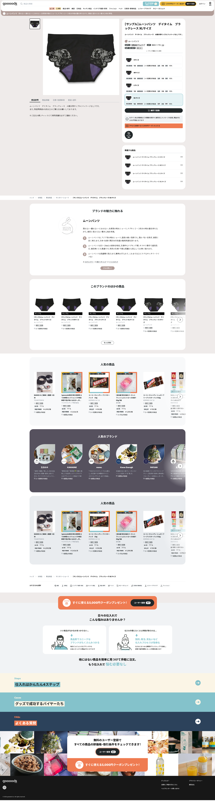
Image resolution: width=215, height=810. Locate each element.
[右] (180, 319)
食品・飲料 (66, 9)
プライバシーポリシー (195, 781)
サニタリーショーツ (62, 198)
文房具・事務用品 (130, 9)
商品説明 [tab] (35, 100)
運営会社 (191, 785)
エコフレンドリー (89, 262)
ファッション (113, 9)
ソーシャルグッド (113, 262)
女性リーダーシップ (101, 262)
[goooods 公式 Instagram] (4, 787)
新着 (59, 9)
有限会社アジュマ (137, 45)
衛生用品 (49, 198)
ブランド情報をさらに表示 (154, 51)
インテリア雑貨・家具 (100, 9)
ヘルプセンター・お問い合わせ (170, 789)
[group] (142, 602)
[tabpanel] (74, 111)
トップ (32, 198)
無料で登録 (39, 325)
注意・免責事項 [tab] (58, 100)
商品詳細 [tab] (45, 100)
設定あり (140, 48)
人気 (53, 9)
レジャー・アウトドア (144, 9)
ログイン (202, 4)
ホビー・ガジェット (159, 9)
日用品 (78, 9)
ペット (121, 9)
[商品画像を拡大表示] (81, 57)
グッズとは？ (165, 781)
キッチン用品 (87, 9)
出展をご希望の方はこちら (169, 785)
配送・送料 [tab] (72, 100)
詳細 (163, 45)
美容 (73, 9)
